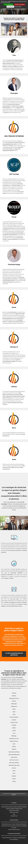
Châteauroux (14, 706)
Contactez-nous (14, 815)
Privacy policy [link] (18, 6)
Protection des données (14, 810)
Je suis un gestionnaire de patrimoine (14, 654)
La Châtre (14, 725)
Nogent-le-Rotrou (14, 741)
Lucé (14, 733)
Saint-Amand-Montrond (14, 754)
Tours (14, 773)
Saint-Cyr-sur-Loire (14, 760)
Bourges (14, 695)
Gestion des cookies (14, 812)
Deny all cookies (20, 4)
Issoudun (14, 719)
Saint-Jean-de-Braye (14, 762)
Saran (14, 770)
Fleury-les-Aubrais (14, 717)
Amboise (14, 693)
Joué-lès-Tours (14, 722)
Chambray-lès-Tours (14, 698)
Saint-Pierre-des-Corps (14, 765)
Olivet (14, 743)
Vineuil (14, 781)
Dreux (14, 714)
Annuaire (3, 806)
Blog (14, 814)
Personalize (10, 6)
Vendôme (14, 776)
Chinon (14, 709)
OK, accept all (8, 4)
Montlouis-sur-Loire (14, 738)
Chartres (14, 701)
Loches (14, 730)
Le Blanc (14, 727)
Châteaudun (14, 703)
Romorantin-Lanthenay (14, 752)
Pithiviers (14, 749)
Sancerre (14, 768)
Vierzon (14, 778)
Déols (14, 711)
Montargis (14, 735)
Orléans (14, 746)
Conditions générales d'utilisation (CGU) (14, 808)
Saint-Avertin (14, 757)
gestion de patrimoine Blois (14, 829)
